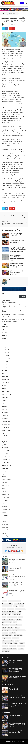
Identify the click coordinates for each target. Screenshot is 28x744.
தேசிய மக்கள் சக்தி (18, 635)
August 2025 (5, 362)
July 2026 (4, 329)
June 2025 (4, 368)
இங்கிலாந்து (19, 619)
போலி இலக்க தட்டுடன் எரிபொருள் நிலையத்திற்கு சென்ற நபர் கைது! (17, 696)
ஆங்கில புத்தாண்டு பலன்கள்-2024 (8, 619)
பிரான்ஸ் (17, 640)
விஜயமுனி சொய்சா (5, 651)
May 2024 (4, 406)
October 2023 (5, 427)
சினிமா (3, 503)
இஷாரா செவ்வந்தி (5, 624)
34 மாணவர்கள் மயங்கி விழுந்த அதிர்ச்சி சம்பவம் (16, 234)
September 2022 (6, 465)
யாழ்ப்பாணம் (5, 527)
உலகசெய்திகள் (5, 485)
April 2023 (4, 445)
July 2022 (4, 471)
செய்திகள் (4, 506)
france (3, 609)
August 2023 (5, 433)
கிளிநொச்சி (5, 500)
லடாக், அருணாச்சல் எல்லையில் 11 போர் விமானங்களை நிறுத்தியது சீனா (17, 257)
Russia (19, 611)
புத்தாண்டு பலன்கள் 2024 (7, 643)
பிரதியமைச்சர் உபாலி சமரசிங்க (7, 640)
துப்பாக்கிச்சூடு (12, 632)
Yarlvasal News (9, 741)
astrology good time (7, 603)
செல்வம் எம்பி (10, 627)
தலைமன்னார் (4, 632)
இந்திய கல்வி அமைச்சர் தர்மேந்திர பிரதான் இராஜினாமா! (16, 272)
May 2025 (4, 370)
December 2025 (6, 350)
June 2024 (4, 403)
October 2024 (5, 391)
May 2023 (4, 442)
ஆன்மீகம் (4, 476)
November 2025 (6, 353)
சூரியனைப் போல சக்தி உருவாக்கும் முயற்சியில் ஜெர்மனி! (17, 676)
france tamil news (20, 609)
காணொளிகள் (5, 497)
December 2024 (6, 385)
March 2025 (5, 376)
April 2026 (4, 338)
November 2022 (6, 459)
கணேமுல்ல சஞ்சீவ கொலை (16, 624)
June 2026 (4, 332)
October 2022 (5, 462)
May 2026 (4, 335)
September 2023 (6, 430)
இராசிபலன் (4, 482)
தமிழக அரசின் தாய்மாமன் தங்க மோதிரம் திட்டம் (17, 241)
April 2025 (4, 373)
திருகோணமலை (6, 509)
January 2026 (5, 347)
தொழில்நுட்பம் (5, 512)
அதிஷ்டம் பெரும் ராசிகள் (11, 616)
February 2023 (5, 451)
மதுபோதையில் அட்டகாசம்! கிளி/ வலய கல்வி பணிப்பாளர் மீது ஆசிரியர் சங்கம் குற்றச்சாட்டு (17, 592)
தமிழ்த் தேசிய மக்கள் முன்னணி (19, 630)
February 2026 (5, 344)
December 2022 (6, 457)
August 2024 (5, 397)
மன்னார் (4, 521)
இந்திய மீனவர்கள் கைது (6, 622)
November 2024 (6, 388)
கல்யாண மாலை (6, 494)
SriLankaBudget (16, 614)
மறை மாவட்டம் (21, 643)
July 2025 (4, 365)
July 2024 (4, 400)
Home (4, 13)
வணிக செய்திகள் (6, 530)
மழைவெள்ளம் (12, 645)
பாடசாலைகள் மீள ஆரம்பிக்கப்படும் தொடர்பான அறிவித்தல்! (17, 704)
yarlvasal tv (22, 741)
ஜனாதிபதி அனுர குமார (6, 630)
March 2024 (5, 412)
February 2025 (5, 379)
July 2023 (4, 436)
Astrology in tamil (6, 606)
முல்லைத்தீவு (5, 524)
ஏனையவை (4, 488)
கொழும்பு (4, 627)
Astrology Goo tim (19, 603)
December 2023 (6, 421)
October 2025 (5, 356)
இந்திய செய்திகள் (12, 13)
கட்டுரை (4, 491)
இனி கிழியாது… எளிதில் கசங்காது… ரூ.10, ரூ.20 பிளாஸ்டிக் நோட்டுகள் (16, 265)
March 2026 (5, 341)
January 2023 (5, 454)
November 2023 (6, 424)
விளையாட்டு (5, 536)
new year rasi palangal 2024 (8, 611)
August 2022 (5, 468)
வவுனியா (4, 533)
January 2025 (5, 382)
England (21, 606)
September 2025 (6, 359)
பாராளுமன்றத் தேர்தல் (6, 638)
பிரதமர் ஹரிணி (15, 638)
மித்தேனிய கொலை (20, 645)
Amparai (4, 601)
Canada (15, 606)
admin (6, 24)
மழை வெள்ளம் (4, 645)
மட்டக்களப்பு (5, 515)
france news (11, 609)
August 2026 (5, 326)
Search (3, 293)
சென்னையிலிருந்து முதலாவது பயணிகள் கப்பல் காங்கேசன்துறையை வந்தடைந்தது (17, 576)
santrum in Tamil (6, 614)
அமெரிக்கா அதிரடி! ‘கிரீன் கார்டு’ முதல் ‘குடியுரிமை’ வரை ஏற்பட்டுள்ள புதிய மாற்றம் (18, 249)
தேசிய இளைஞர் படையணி (7, 635)
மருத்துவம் (4, 518)
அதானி (3, 616)
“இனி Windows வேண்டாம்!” (9, 302)
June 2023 (4, 439)
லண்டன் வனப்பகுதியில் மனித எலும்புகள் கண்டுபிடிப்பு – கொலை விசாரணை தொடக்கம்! (17, 670)
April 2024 (4, 409)
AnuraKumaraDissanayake (14, 601)
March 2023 (5, 448)
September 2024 (6, 394)
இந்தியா (14, 622)
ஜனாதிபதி (17, 627)
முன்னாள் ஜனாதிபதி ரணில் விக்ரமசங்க (9, 648)
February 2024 (5, 415)
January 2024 (5, 418)
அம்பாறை (20, 616)
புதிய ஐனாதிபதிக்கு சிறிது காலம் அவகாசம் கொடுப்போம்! (17, 688)
